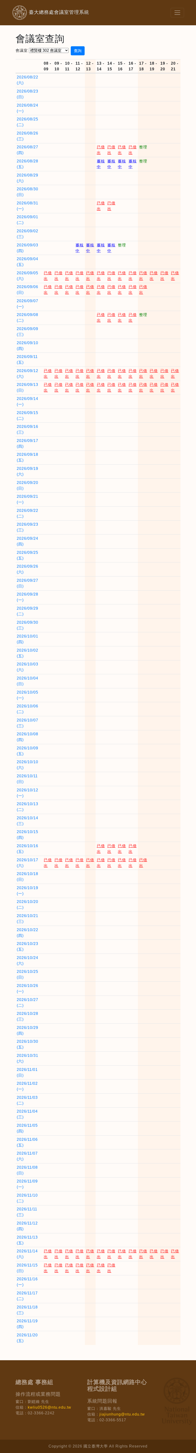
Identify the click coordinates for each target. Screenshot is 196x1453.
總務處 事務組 (34, 1382)
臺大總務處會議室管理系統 (50, 12)
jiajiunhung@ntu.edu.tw (122, 1414)
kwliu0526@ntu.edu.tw (49, 1407)
